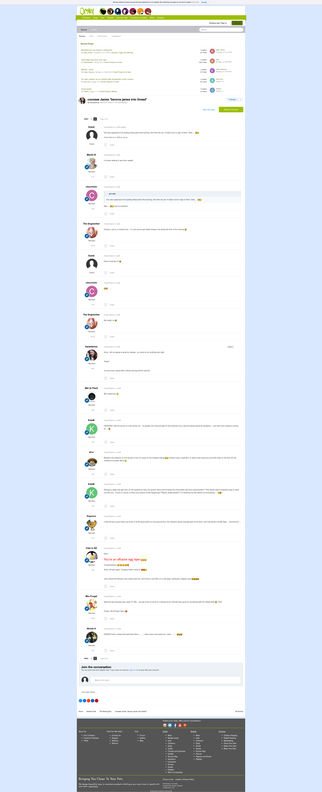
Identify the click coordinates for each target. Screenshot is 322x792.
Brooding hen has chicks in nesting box (96, 50)
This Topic (231, 30)
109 (92, 442)
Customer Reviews (91, 738)
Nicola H (91, 628)
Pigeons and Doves (203, 756)
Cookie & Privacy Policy (184, 779)
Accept (204, 2)
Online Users (102, 36)
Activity (94, 29)
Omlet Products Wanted (108, 91)
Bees (170, 735)
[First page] (81, 119)
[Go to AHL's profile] (212, 61)
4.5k (92, 570)
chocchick (91, 186)
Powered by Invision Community (161, 791)
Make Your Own (230, 746)
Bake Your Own (230, 748)
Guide (165, 731)
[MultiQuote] (105, 145)
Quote (112, 145)
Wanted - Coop (87, 69)
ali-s (91, 452)
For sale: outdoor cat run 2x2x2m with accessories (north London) (107, 79)
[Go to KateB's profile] (91, 429)
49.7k (92, 245)
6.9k (92, 410)
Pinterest (185, 725)
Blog (141, 740)
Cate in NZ (91, 548)
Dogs (110, 11)
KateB (91, 420)
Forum (142, 735)
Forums (82, 36)
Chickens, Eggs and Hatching (122, 52)
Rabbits (125, 11)
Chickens (102, 11)
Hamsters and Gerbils (140, 11)
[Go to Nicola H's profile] (91, 637)
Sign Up (237, 23)
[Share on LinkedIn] (92, 700)
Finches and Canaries (176, 751)
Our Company (89, 735)
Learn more (195, 2)
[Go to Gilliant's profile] (212, 90)
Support (160, 17)
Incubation (172, 761)
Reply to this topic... (102, 680)
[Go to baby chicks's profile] (212, 51)
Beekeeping (228, 740)
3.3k (92, 474)
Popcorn (91, 516)
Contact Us (116, 735)
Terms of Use (168, 779)
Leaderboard (116, 36)
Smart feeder (86, 89)
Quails (170, 767)
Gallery (142, 738)
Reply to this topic (231, 109)
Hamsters (171, 759)
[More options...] (238, 127)
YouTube (180, 725)
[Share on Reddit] (88, 700)
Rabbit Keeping (230, 738)
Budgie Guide (173, 738)
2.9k (92, 650)
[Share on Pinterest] (96, 700)
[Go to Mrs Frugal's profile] (91, 605)
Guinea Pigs (132, 11)
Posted (112, 127)
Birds (148, 11)
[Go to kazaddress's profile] (82, 100)
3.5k (92, 208)
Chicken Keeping (230, 735)
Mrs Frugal (91, 596)
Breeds (193, 731)
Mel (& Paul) (91, 388)
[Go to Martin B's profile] (91, 163)
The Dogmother (91, 223)
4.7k (92, 538)
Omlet (88, 11)
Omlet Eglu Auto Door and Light (93, 59)
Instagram (165, 725)
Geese (198, 748)
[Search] (240, 30)
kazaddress (91, 346)
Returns (115, 743)
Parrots (171, 764)
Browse (84, 29)
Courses (222, 731)
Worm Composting (175, 772)
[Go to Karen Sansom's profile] (212, 70)
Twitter (170, 725)
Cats (117, 11)
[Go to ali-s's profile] (91, 460)
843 (92, 368)
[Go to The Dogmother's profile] (91, 232)
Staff (91, 36)
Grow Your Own (230, 743)
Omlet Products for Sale (113, 62)
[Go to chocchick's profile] (91, 195)
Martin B (91, 154)
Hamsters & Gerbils (138, 17)
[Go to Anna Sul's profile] (212, 80)
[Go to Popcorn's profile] (91, 525)
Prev (86, 119)
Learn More (93, 786)
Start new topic (209, 109)
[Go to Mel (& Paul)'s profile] (91, 396)
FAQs (86, 740)
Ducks (170, 748)
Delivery (115, 740)
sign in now (133, 670)
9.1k (92, 176)
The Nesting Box (120, 102)
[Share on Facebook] (84, 700)
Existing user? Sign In (218, 23)
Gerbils (170, 754)
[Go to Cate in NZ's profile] (91, 556)
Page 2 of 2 (104, 119)
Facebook (175, 725)
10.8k (92, 618)
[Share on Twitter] (80, 700)
